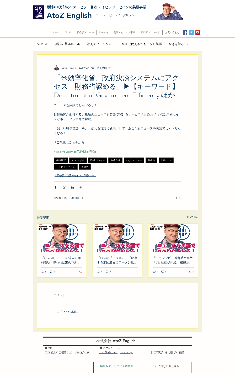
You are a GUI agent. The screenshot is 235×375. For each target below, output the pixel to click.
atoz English (78, 160)
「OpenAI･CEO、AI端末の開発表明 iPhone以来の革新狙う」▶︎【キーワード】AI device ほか (61, 260)
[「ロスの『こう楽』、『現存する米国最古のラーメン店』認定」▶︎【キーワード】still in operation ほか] (117, 238)
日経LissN (166, 160)
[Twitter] (191, 32)
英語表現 (115, 160)
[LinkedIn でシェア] (72, 187)
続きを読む (176, 44)
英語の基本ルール (67, 44)
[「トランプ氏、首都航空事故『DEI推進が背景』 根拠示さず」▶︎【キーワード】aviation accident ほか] (173, 238)
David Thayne (97, 160)
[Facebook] (185, 32)
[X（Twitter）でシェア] (64, 187)
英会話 (151, 160)
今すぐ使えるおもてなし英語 (142, 44)
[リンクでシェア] (80, 187)
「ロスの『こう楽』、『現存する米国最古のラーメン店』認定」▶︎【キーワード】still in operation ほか (117, 260)
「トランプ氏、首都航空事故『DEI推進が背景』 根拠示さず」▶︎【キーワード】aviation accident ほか (173, 260)
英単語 (84, 166)
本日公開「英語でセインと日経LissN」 (75, 175)
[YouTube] (197, 32)
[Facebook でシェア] (55, 187)
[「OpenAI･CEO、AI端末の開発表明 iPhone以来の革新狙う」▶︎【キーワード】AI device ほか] (62, 238)
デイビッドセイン (65, 166)
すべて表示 (192, 217)
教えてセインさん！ (101, 44)
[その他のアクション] (179, 68)
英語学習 (61, 160)
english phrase (134, 160)
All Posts (42, 44)
